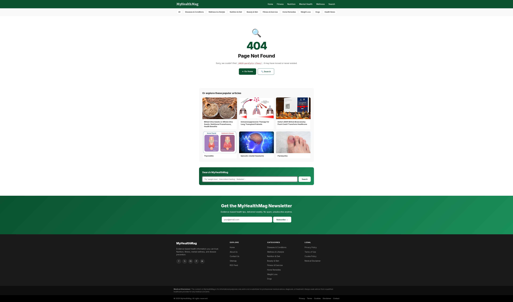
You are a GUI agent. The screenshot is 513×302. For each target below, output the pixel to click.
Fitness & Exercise (270, 12)
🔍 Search (266, 71)
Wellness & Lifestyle (217, 12)
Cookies (317, 298)
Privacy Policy (311, 247)
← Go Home (247, 71)
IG (191, 261)
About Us (234, 252)
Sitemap (233, 261)
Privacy (302, 298)
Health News (330, 12)
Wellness (320, 4)
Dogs (318, 12)
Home (270, 4)
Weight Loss (306, 12)
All (179, 12)
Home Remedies (289, 12)
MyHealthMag (187, 4)
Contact (336, 298)
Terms (309, 298)
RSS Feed (234, 265)
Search (332, 4)
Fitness (280, 4)
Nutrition (291, 4)
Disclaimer (327, 298)
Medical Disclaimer (313, 261)
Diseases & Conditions (194, 12)
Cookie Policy (310, 256)
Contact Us (234, 256)
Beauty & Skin (252, 12)
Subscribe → (282, 220)
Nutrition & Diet (236, 12)
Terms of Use (310, 252)
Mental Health (305, 4)
